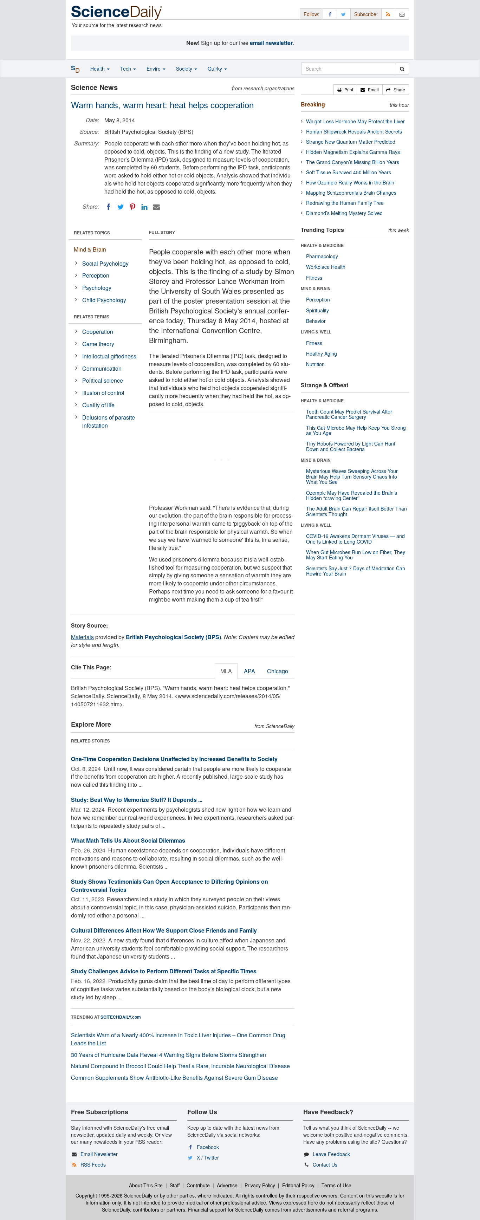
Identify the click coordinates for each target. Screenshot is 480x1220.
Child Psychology (104, 300)
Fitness (314, 277)
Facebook (208, 1146)
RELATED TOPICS (92, 232)
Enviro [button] (154, 68)
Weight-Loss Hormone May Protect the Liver (355, 121)
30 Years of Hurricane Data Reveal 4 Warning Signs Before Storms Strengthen (168, 1055)
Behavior (316, 320)
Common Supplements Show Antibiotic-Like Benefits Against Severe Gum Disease (174, 1077)
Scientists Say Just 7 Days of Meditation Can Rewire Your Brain (355, 571)
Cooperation (97, 331)
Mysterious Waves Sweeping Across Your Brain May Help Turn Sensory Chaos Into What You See (352, 476)
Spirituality (317, 310)
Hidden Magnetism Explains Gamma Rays (353, 151)
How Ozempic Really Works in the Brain (350, 182)
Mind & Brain (90, 249)
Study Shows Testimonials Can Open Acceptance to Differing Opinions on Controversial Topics (169, 885)
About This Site (146, 1185)
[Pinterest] (132, 207)
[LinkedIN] (144, 207)
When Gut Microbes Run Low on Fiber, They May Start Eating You (355, 555)
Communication (102, 368)
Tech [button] (126, 68)
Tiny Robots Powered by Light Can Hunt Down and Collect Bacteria (350, 446)
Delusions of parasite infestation (108, 421)
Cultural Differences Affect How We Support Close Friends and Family (164, 930)
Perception (95, 275)
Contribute (198, 1185)
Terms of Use (336, 1185)
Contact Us (325, 1164)
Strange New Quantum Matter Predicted (350, 141)
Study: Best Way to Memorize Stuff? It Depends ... (136, 800)
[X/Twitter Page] (344, 13)
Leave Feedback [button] (331, 1153)
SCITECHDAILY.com (120, 1017)
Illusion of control (103, 393)
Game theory (98, 344)
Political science (102, 380)
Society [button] (185, 68)
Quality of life (98, 405)
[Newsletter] (402, 13)
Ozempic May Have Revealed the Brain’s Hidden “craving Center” (351, 495)
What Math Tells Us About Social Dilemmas (128, 840)
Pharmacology (322, 256)
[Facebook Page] (330, 13)
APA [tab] (249, 671)
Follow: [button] (311, 14)
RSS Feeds (93, 1164)
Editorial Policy (298, 1185)
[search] (402, 68)
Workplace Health (325, 266)
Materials (82, 637)
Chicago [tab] (277, 671)
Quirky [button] (215, 68)
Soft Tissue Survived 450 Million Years (348, 172)
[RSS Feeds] (388, 13)
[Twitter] (120, 207)
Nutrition (315, 364)
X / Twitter (208, 1157)
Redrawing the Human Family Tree (345, 202)
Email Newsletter (99, 1153)
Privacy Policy (260, 1185)
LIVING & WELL (316, 332)
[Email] (156, 207)
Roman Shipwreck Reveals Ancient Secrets (354, 131)
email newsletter (271, 43)
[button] (345, 89)
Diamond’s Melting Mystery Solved (344, 212)
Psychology (96, 288)
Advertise (227, 1185)
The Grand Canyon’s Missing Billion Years (352, 162)
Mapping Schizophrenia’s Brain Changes (351, 192)
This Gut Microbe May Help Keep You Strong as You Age (356, 430)
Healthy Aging (321, 353)
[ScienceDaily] (116, 12)
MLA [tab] (226, 671)
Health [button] (98, 68)
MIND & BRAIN (316, 288)
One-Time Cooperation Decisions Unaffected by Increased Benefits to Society (174, 759)
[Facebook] (108, 207)
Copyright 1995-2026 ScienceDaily (114, 1195)
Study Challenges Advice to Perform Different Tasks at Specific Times (164, 971)
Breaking (313, 104)
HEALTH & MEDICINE (322, 245)
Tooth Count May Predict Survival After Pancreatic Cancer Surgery (349, 414)
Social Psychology (105, 263)
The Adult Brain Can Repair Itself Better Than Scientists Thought (356, 511)
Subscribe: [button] (366, 14)
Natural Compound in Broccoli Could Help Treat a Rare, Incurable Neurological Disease (180, 1066)
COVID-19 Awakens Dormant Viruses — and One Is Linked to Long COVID (355, 538)
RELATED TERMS (91, 316)
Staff (175, 1185)
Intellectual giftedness (109, 356)
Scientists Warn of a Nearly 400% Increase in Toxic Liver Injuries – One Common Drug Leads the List (178, 1039)
